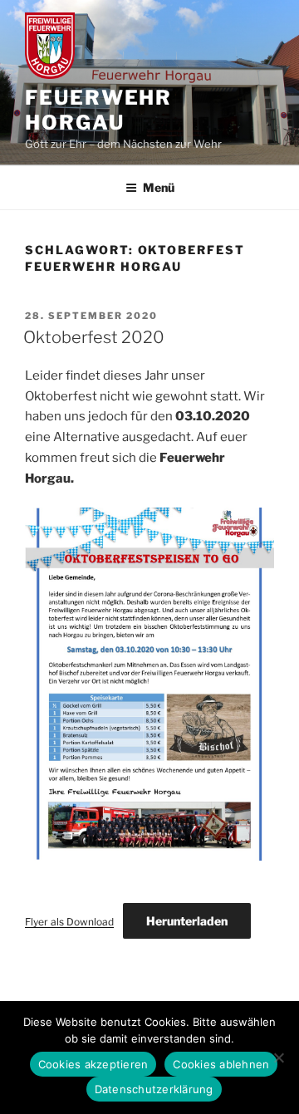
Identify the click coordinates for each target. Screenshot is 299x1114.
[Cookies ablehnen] (278, 1057)
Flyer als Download (69, 921)
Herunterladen (187, 921)
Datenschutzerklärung (154, 1089)
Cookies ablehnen (221, 1064)
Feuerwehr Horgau (98, 110)
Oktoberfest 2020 (93, 337)
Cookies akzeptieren (93, 1064)
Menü (158, 187)
